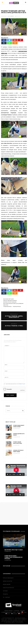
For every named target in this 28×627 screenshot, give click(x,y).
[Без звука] (20, 474)
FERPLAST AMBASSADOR (8, 578)
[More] (15, 43)
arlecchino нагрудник (8, 299)
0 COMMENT (11, 16)
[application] (15, 470)
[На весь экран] (22, 474)
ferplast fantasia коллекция (10, 300)
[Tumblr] (3, 43)
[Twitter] (9, 40)
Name (6, 364)
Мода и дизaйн (6, 584)
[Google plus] (15, 40)
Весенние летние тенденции (9, 302)
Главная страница (8, 610)
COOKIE (14, 612)
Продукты (5, 594)
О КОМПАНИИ (16, 610)
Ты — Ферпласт (6, 597)
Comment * (7, 345)
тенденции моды (7, 306)
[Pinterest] (20, 40)
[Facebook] (3, 40)
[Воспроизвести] (7, 474)
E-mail (6, 371)
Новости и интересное (8, 587)
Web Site (6, 377)
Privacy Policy (22, 383)
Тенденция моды (17, 306)
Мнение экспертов (7, 581)
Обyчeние (5, 590)
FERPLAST (19, 612)
